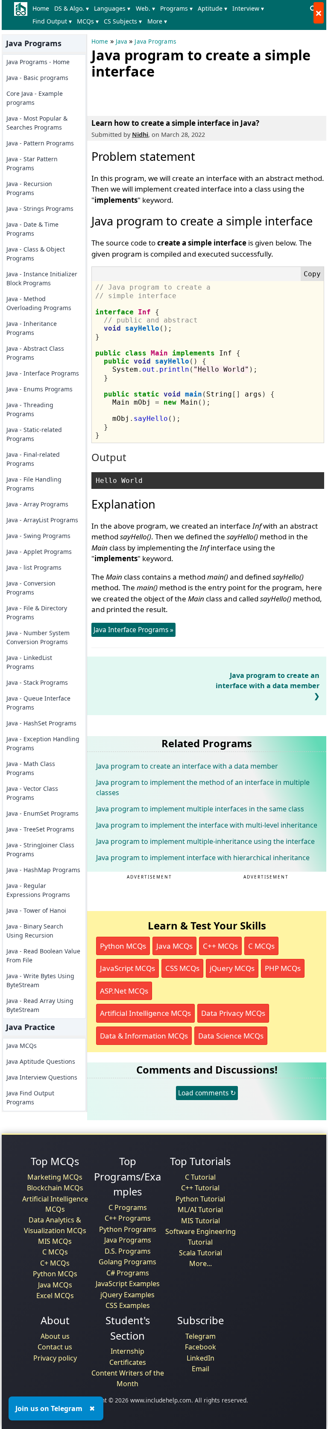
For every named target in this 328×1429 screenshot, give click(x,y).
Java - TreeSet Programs (40, 829)
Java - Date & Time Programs (32, 228)
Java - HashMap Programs (43, 870)
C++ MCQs (220, 946)
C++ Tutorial (200, 1187)
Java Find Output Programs (30, 1097)
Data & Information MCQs (144, 1036)
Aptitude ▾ (212, 8)
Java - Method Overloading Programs (38, 303)
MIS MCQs (55, 1241)
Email (200, 1368)
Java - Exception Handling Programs (42, 743)
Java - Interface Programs (42, 373)
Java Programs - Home (38, 62)
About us (55, 1336)
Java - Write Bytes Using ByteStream (40, 980)
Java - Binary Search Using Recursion (34, 930)
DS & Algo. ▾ (71, 8)
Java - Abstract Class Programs (35, 352)
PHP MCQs (283, 968)
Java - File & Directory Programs (36, 612)
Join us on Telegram (48, 1408)
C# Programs (127, 1273)
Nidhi (140, 134)
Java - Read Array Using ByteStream (39, 1005)
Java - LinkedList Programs (29, 662)
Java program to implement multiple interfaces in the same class (200, 809)
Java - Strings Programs (39, 208)
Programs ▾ (176, 8)
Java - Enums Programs (39, 389)
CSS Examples (127, 1305)
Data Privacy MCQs (233, 1013)
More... (200, 1263)
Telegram (200, 1336)
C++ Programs (128, 1218)
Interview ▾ (248, 8)
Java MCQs (21, 1045)
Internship (127, 1351)
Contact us (55, 1347)
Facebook (200, 1347)
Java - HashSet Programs (41, 723)
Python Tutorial (200, 1199)
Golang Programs (127, 1261)
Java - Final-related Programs (33, 458)
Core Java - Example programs (34, 98)
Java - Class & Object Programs (35, 253)
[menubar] (168, 15)
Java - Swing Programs (38, 536)
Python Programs (127, 1229)
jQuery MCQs (232, 968)
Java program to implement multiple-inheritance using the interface (205, 841)
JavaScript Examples (128, 1283)
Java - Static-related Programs (34, 434)
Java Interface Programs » (133, 629)
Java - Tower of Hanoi (36, 910)
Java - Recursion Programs (29, 188)
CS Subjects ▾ (123, 21)
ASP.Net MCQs (124, 991)
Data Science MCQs (231, 1036)
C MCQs (261, 946)
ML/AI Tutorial (200, 1209)
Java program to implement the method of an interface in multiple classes (203, 787)
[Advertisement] (191, 96)
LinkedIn (200, 1358)
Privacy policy (55, 1358)
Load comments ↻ (207, 1093)
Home (40, 8)
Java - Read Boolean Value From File (43, 955)
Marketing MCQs (54, 1177)
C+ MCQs (55, 1263)
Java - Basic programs (37, 78)
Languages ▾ (112, 8)
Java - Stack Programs (37, 682)
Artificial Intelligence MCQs (145, 1013)
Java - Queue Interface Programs (38, 702)
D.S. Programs (128, 1251)
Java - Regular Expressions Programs (38, 890)
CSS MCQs (182, 968)
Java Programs (155, 41)
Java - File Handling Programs (34, 483)
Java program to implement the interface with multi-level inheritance (206, 825)
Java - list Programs (34, 567)
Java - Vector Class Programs (32, 793)
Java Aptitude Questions (40, 1061)
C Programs (127, 1207)
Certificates (127, 1362)
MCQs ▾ (88, 21)
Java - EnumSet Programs (42, 813)
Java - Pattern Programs (40, 143)
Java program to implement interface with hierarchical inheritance (203, 857)
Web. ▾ (145, 8)
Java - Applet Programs (39, 551)
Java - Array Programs (37, 504)
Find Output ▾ (52, 21)
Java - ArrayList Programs (42, 520)
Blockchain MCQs (55, 1187)
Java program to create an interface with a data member (267, 680)
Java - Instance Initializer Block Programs (41, 278)
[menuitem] (42, 8)
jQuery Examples (127, 1294)
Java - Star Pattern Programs (32, 163)
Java (122, 41)
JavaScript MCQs (127, 968)
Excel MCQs (55, 1295)
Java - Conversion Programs (31, 587)
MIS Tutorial (200, 1220)
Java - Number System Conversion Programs (38, 637)
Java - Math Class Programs (30, 768)
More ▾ (157, 21)
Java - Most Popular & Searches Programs (36, 122)
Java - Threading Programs (29, 409)
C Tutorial (200, 1177)
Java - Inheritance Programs (31, 328)
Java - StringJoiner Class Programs (40, 849)
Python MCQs (123, 946)
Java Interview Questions (41, 1077)
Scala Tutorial (200, 1252)
